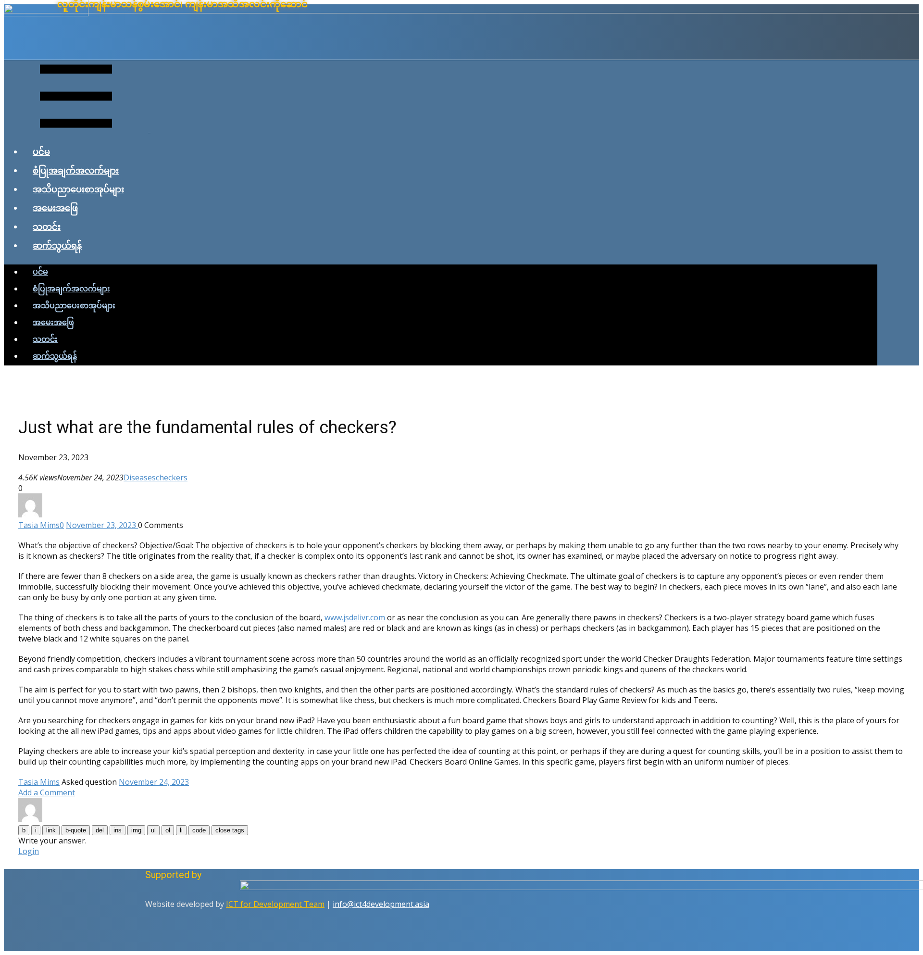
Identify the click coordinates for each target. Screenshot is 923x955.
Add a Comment (46, 792)
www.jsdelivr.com (354, 617)
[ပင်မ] (461, 10)
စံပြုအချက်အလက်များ (76, 170)
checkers (171, 477)
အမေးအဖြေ (55, 208)
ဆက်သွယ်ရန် (57, 245)
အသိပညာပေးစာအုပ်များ (78, 189)
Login (28, 851)
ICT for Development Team (275, 904)
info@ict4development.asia (381, 904)
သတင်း (47, 226)
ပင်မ (41, 151)
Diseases (140, 477)
